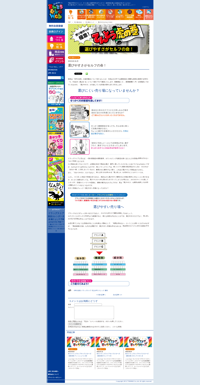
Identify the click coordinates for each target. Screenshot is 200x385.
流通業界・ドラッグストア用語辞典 (129, 14)
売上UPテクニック (98, 290)
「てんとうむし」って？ (55, 67)
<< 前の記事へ (101, 295)
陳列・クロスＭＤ (91, 14)
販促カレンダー (55, 216)
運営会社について (53, 374)
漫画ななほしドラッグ (148, 14)
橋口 (52, 219)
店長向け (50, 228)
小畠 (58, 228)
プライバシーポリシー (54, 377)
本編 (59, 222)
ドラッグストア (56, 213)
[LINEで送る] (87, 72)
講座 (51, 226)
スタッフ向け (58, 224)
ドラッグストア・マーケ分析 (110, 14)
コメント (71, 307)
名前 (71, 304)
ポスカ (55, 226)
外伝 (55, 222)
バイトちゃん (60, 226)
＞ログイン (145, 7)
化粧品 (61, 228)
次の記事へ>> (117, 295)
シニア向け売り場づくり (120, 14)
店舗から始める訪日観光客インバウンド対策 (101, 14)
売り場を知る (78, 22)
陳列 (106, 290)
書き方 (52, 224)
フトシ (54, 228)
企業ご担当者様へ (53, 371)
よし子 (57, 219)
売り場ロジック (90, 22)
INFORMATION (52, 70)
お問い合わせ (52, 73)
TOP (69, 22)
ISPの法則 (77, 290)
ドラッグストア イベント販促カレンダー (139, 14)
